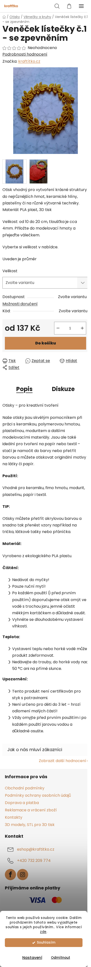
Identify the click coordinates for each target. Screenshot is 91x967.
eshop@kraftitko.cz (35, 849)
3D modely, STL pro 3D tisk (30, 824)
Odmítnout (60, 957)
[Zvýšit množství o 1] (82, 328)
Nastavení (32, 957)
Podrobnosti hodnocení (24, 54)
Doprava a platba (22, 803)
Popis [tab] (24, 389)
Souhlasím (46, 942)
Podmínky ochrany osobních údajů (38, 795)
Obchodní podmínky (24, 788)
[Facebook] (10, 874)
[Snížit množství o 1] (58, 328)
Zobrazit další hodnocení (62, 761)
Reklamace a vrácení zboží (31, 810)
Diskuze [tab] (63, 389)
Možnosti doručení (20, 304)
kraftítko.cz (29, 61)
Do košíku (45, 343)
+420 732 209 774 (34, 861)
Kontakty (13, 817)
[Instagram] (22, 874)
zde (43, 931)
